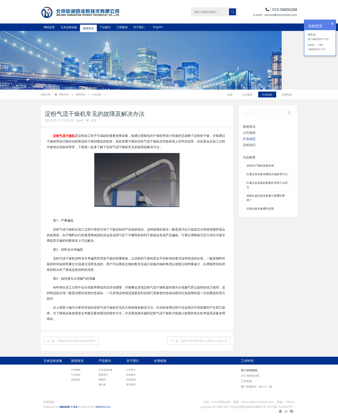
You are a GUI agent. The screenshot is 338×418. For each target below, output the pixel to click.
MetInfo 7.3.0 (68, 407)
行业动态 (96, 94)
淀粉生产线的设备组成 (260, 165)
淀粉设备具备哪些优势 (260, 208)
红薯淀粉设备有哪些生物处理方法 (267, 174)
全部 (229, 94)
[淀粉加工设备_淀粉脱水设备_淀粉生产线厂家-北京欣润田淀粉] (80, 12)
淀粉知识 (287, 94)
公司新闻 (247, 94)
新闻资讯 (80, 94)
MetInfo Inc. (103, 407)
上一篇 (71, 341)
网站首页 (49, 27)
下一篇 (198, 341)
